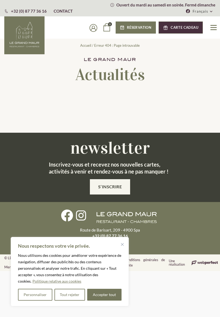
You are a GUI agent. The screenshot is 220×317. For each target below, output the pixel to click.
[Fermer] (122, 244)
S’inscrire (110, 186)
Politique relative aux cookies (56, 281)
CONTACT (63, 11)
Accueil (85, 45)
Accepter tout (104, 294)
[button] (203, 11)
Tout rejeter (69, 294)
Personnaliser (35, 294)
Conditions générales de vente (144, 262)
